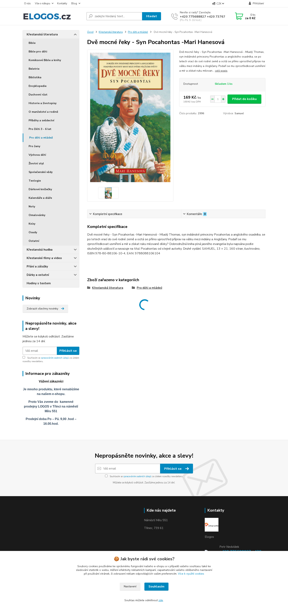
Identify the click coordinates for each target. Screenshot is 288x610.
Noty (32, 206)
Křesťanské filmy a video (44, 258)
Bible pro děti (38, 51)
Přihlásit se (68, 351)
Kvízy (32, 224)
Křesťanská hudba (40, 250)
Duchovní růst (38, 94)
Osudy (33, 232)
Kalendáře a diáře (40, 198)
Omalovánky (37, 215)
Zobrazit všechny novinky (42, 308)
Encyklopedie (37, 86)
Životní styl (36, 163)
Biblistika (35, 77)
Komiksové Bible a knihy (45, 60)
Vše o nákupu (42, 3)
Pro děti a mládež (41, 137)
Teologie (35, 181)
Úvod (90, 32)
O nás (27, 3)
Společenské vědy (41, 172)
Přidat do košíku (244, 99)
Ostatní (34, 241)
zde (160, 600)
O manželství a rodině (43, 112)
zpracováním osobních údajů (55, 357)
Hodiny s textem (39, 283)
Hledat (151, 16)
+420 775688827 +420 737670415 (206, 16)
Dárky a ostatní (38, 275)
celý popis (221, 71)
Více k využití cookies (191, 574)
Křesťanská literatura (42, 34)
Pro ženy (34, 146)
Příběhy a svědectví (41, 120)
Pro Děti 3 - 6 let (40, 129)
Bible (32, 43)
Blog (74, 3)
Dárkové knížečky (40, 189)
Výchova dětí (37, 155)
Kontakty (62, 3)
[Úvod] (53, 16)
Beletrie (34, 69)
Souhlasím (156, 586)
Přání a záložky (37, 266)
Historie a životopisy (42, 103)
